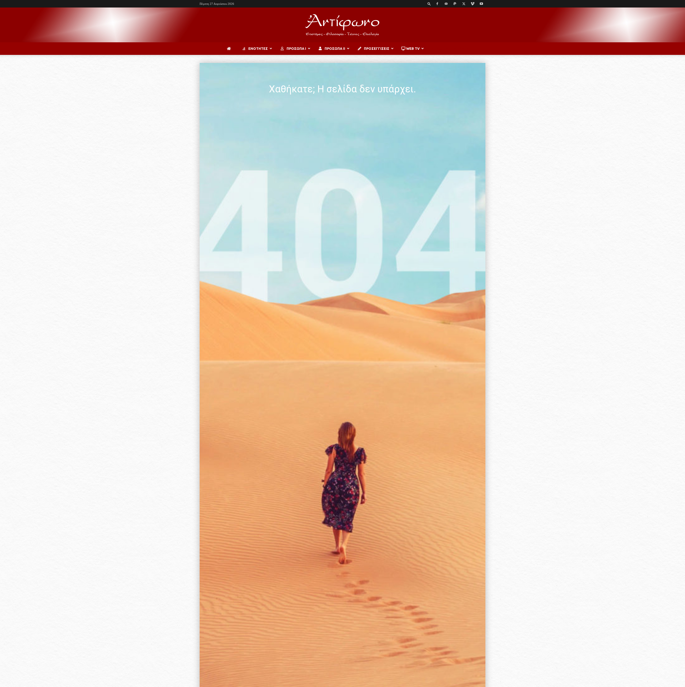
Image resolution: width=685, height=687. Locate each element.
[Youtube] (481, 3)
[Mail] (446, 3)
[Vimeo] (473, 3)
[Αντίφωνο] (342, 25)
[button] (429, 4)
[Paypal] (455, 3)
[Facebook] (437, 3)
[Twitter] (464, 3)
